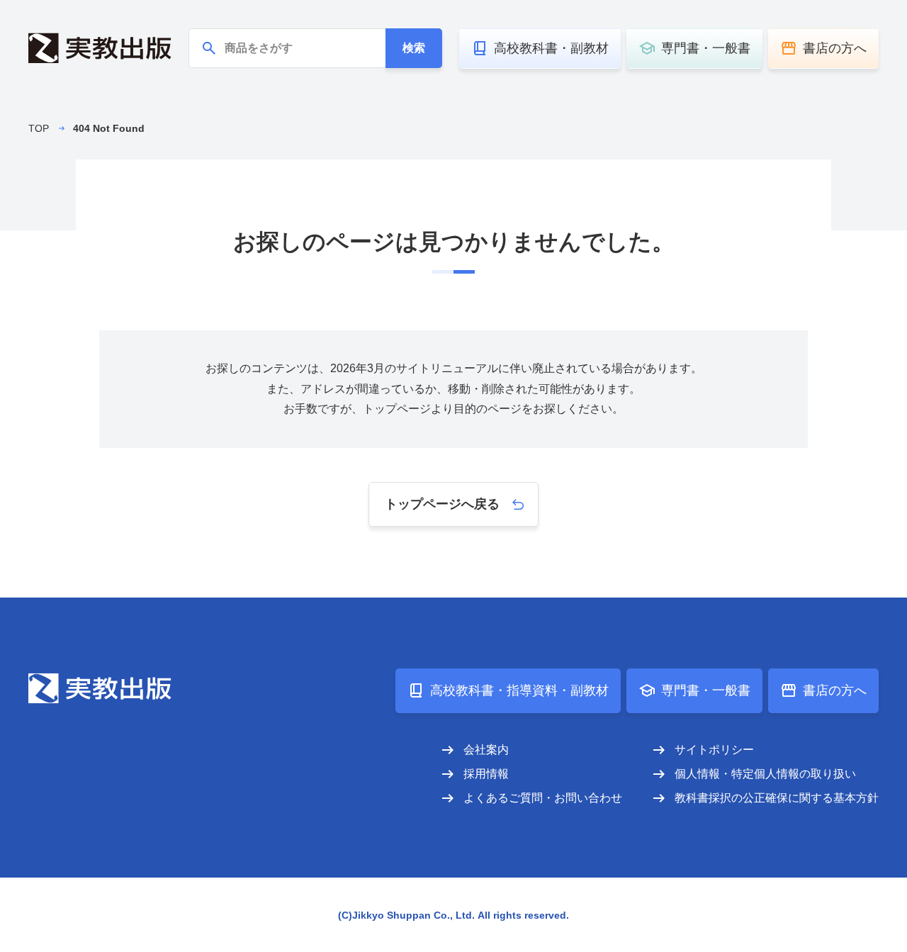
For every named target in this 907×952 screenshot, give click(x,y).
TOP (38, 128)
